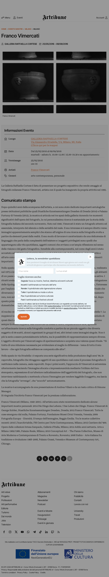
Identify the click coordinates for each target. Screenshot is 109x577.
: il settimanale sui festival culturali (37, 300)
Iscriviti (24, 316)
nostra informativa (54, 306)
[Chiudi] (90, 256)
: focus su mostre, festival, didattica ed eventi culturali (47, 281)
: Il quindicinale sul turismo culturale (37, 296)
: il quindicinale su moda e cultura (37, 292)
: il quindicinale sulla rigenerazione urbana (41, 288)
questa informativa (70, 308)
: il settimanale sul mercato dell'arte (38, 285)
